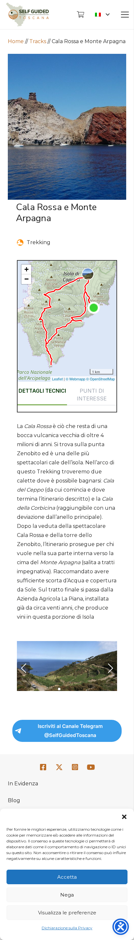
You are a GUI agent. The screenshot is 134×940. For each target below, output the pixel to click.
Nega (67, 895)
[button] (124, 817)
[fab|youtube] (90, 767)
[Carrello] (80, 14)
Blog (14, 800)
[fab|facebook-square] (43, 767)
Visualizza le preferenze (67, 913)
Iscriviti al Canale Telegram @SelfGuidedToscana (70, 730)
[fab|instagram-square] (75, 767)
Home (16, 41)
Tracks (37, 41)
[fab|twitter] (59, 767)
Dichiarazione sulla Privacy (67, 927)
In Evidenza (23, 783)
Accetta (67, 877)
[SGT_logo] (27, 15)
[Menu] (125, 14)
